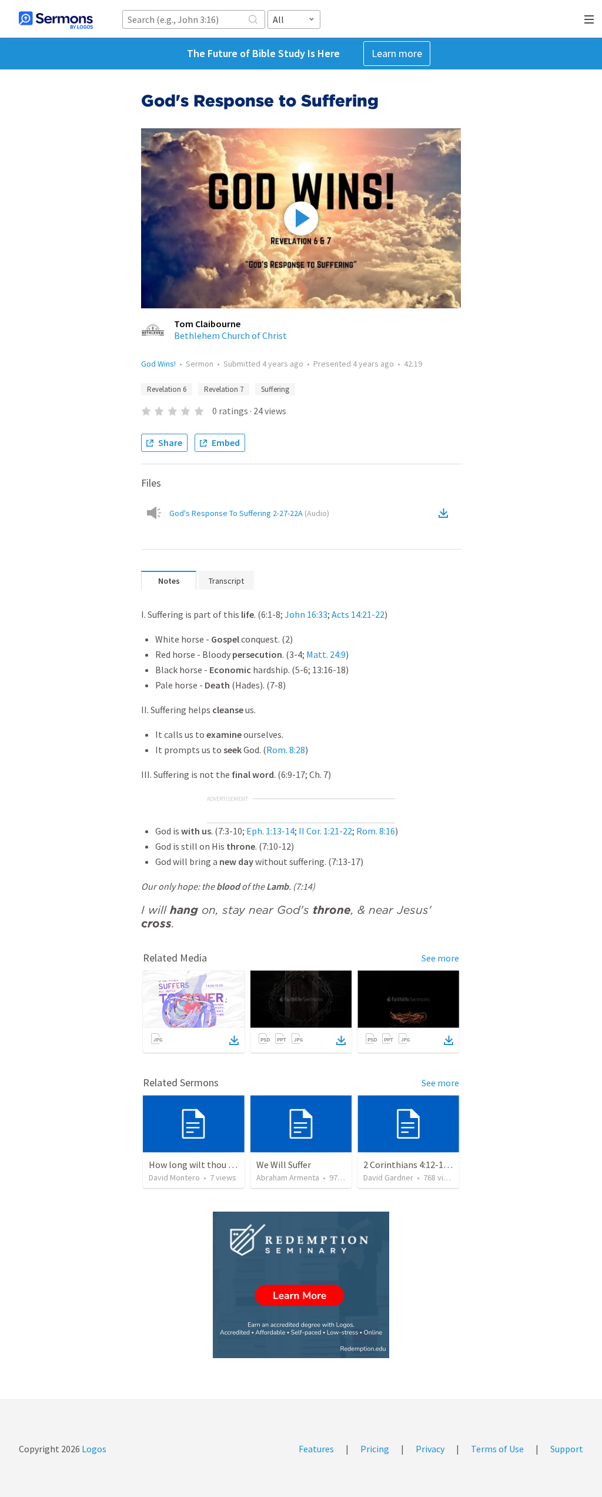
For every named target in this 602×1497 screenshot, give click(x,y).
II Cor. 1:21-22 (325, 831)
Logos (93, 1449)
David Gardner (388, 1177)
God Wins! (158, 363)
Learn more (397, 53)
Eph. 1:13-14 (270, 831)
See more (440, 958)
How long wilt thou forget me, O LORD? (229, 1164)
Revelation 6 (166, 389)
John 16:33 (306, 614)
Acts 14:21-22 (358, 614)
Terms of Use (497, 1449)
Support (566, 1449)
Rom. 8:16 (375, 831)
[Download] (234, 1040)
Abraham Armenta (287, 1177)
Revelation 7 (223, 389)
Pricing (374, 1449)
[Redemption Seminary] (301, 1285)
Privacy (430, 1449)
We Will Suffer (283, 1164)
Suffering (275, 389)
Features (316, 1449)
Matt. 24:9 (326, 654)
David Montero (174, 1177)
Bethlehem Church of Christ (230, 335)
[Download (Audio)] (445, 513)
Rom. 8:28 (285, 750)
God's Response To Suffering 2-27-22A (249, 513)
